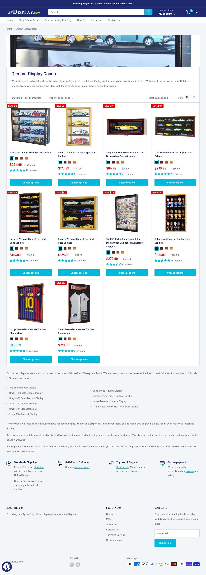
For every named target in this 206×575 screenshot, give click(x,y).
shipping (39, 466)
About (94, 20)
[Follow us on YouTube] (78, 564)
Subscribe (165, 542)
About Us (111, 524)
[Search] (148, 12)
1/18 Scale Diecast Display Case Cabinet (30, 152)
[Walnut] (21, 158)
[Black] (11, 158)
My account (166, 13)
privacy (190, 470)
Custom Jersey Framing (57, 20)
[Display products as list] (193, 97)
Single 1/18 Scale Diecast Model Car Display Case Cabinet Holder (124, 154)
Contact (112, 20)
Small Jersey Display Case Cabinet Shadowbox (76, 331)
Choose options (31, 182)
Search (110, 513)
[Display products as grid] (187, 97)
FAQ (108, 519)
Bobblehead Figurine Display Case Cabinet (172, 240)
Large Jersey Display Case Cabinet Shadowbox (28, 331)
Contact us (122, 466)
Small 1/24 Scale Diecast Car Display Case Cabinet (77, 240)
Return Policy (82, 466)
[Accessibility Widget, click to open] (7, 566)
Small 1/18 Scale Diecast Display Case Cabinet (77, 154)
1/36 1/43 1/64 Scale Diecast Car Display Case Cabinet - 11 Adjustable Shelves (125, 242)
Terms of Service (115, 534)
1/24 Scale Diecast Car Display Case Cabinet (173, 154)
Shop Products (27, 20)
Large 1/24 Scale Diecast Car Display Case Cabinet (29, 240)
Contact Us (112, 529)
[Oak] (26, 158)
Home (9, 20)
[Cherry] (16, 158)
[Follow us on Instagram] (72, 564)
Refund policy (114, 539)
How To (81, 20)
